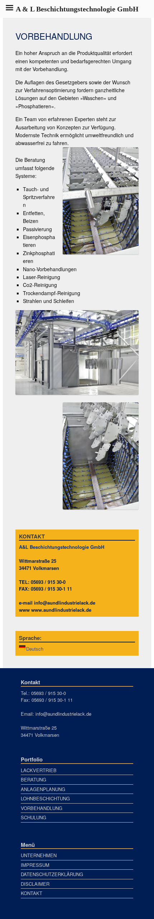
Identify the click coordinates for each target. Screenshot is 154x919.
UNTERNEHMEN (39, 855)
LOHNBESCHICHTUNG (45, 798)
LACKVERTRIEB (39, 770)
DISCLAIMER (35, 883)
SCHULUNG (33, 817)
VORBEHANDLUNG (41, 808)
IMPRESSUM (35, 864)
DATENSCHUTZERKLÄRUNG (52, 874)
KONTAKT (31, 893)
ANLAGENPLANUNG (43, 789)
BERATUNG (33, 779)
